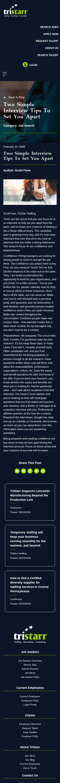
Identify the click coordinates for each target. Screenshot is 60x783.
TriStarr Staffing (18, 553)
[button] (4, 74)
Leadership (16, 599)
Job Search (26, 125)
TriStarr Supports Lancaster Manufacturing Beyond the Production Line (30, 495)
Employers (15, 507)
